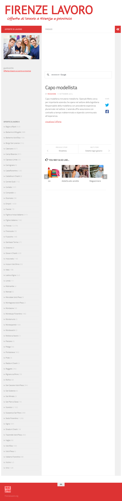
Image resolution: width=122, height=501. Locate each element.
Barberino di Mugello (13, 132)
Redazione (52, 94)
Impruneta (10, 259)
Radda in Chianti (11, 363)
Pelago (8, 347)
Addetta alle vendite (70, 181)
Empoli (8, 204)
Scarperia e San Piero (13, 413)
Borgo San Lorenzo (13, 143)
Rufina (8, 380)
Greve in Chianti (11, 253)
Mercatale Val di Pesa (13, 297)
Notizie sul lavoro (12, 336)
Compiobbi (10, 193)
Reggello (9, 369)
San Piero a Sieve (12, 402)
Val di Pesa (10, 451)
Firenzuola (9, 231)
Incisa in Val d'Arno (12, 264)
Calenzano (9, 149)
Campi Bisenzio (11, 154)
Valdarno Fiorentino (13, 457)
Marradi (8, 292)
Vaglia (8, 440)
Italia (7, 270)
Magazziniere (95, 181)
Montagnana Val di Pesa (14, 303)
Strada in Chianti (12, 429)
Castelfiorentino (12, 171)
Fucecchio (9, 237)
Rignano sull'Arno (12, 374)
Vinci (7, 468)
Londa (8, 281)
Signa (8, 424)
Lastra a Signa (11, 275)
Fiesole (8, 209)
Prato (8, 358)
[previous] (46, 176)
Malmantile (10, 286)
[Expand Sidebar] (118, 29)
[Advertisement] (78, 49)
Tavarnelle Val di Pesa (14, 435)
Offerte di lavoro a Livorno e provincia (17, 71)
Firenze (48, 29)
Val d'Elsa (9, 446)
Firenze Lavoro (49, 9)
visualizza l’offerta (53, 121)
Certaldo (9, 187)
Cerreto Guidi (10, 182)
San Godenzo (10, 391)
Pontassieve (10, 352)
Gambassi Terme (12, 242)
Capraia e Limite (11, 160)
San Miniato (10, 396)
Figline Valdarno (12, 220)
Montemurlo (10, 319)
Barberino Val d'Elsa (13, 138)
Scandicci (9, 407)
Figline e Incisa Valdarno (14, 215)
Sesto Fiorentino (12, 418)
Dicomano (9, 198)
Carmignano (10, 165)
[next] (104, 176)
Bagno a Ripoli (11, 127)
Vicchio (8, 462)
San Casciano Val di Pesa (15, 385)
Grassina (9, 248)
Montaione (10, 308)
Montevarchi (10, 330)
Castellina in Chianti (13, 176)
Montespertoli (11, 325)
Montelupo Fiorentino (14, 314)
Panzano (9, 341)
